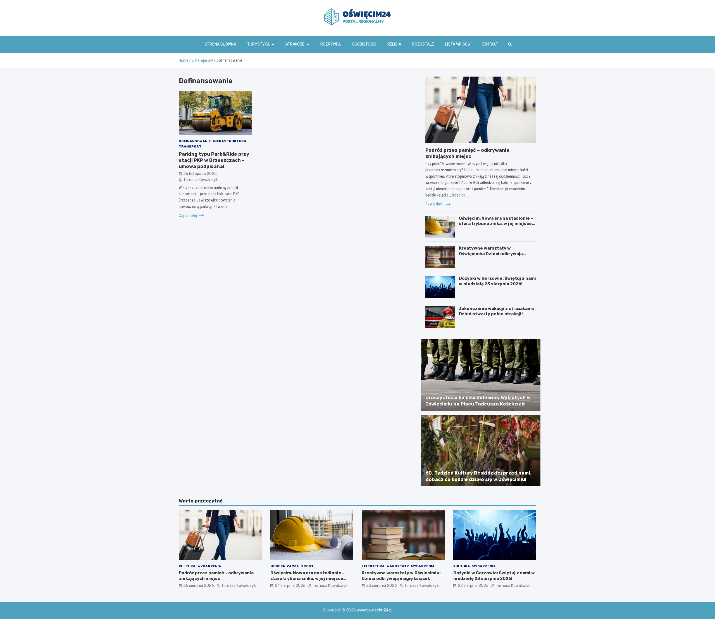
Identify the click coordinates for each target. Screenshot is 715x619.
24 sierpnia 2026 (290, 585)
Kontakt (490, 44)
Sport (307, 566)
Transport (190, 146)
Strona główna (220, 44)
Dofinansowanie (195, 141)
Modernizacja (284, 566)
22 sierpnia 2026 (473, 585)
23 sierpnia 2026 (381, 585)
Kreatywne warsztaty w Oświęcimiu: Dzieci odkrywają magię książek (491, 254)
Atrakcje (294, 44)
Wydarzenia (209, 566)
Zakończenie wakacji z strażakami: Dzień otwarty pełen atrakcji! (496, 311)
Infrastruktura (229, 141)
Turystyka (258, 44)
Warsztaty (398, 566)
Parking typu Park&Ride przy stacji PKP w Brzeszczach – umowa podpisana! (214, 160)
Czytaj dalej (188, 215)
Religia (394, 44)
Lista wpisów (458, 44)
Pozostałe (423, 44)
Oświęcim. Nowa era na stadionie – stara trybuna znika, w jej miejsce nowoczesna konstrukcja (496, 224)
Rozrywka (330, 44)
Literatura (373, 566)
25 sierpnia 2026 (198, 585)
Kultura (187, 566)
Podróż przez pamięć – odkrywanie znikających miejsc (216, 575)
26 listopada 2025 (200, 173)
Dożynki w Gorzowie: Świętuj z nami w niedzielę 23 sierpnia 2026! (497, 281)
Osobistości (364, 44)
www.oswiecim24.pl (374, 610)
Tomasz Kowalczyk (200, 179)
